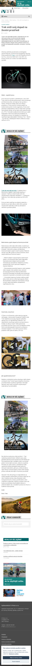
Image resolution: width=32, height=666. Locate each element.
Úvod (2, 20)
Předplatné (4, 637)
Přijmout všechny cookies (16, 657)
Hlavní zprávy (13, 20)
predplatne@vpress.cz (10, 626)
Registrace (17, 8)
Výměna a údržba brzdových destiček (12, 556)
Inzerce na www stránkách (8, 641)
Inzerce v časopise (6, 639)
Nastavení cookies (14, 653)
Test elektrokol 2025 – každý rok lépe (13, 550)
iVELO (7, 11)
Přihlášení (25, 8)
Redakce (3, 634)
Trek (13, 55)
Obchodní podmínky (6, 644)
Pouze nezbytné (16, 661)
